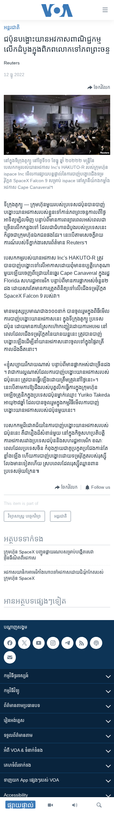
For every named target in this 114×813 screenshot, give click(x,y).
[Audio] (74, 805)
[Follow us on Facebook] (10, 643)
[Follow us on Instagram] (53, 643)
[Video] (50, 805)
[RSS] (82, 643)
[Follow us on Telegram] (67, 643)
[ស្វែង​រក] (99, 805)
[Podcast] (96, 643)
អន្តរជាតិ (12, 27)
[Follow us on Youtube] (39, 643)
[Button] (98, 87)
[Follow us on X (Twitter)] (24, 643)
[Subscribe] (10, 657)
